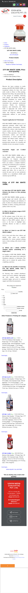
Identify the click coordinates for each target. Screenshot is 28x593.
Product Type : (7, 341)
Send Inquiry (19, 64)
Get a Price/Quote (14, 54)
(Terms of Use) (16, 555)
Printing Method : (11, 384)
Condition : (18, 341)
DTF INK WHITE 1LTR (7, 338)
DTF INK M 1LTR (6, 377)
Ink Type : (8, 349)
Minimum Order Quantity (10, 76)
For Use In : (18, 388)
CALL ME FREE (18, 469)
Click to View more (8, 60)
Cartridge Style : (13, 425)
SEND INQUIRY (10, 469)
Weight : (15, 345)
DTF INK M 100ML (6, 453)
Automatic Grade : (8, 343)
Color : (21, 347)
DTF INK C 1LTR (6, 414)
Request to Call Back (11, 64)
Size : (13, 351)
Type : (18, 349)
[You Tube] (20, 5)
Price (5, 74)
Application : (8, 382)
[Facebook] (17, 5)
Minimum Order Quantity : (15, 339)
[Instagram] (24, 5)
